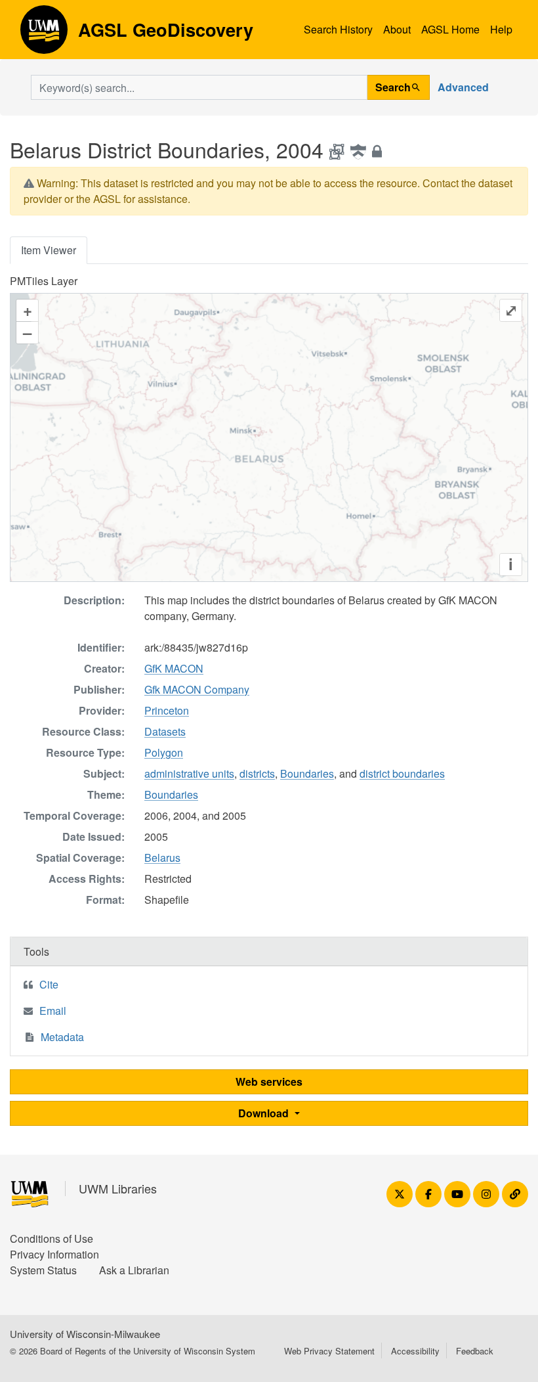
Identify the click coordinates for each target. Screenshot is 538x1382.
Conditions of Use (51, 1238)
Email (52, 1010)
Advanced (463, 87)
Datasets (165, 731)
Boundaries (307, 773)
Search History (338, 29)
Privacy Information (54, 1254)
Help (501, 29)
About (397, 29)
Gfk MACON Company (196, 689)
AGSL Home (450, 29)
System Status (43, 1270)
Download (264, 1113)
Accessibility (415, 1351)
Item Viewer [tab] (48, 249)
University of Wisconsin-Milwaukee (85, 1334)
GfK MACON (173, 668)
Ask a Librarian (134, 1270)
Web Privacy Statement (329, 1351)
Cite (48, 984)
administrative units (189, 773)
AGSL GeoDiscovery (44, 34)
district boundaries (402, 773)
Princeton (166, 710)
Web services (269, 1081)
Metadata (62, 1036)
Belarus (162, 857)
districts (257, 773)
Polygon (163, 752)
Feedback (474, 1351)
